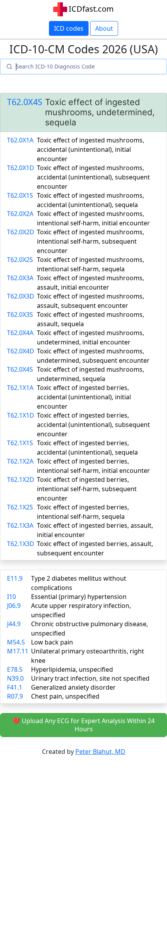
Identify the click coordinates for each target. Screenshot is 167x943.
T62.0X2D (20, 232)
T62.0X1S (20, 195)
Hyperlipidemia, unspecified (72, 669)
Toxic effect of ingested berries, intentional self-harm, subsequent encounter (87, 488)
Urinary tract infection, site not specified (90, 678)
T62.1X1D (20, 415)
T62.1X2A (20, 461)
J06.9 (14, 605)
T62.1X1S (20, 443)
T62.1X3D (20, 543)
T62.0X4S (24, 102)
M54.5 (16, 642)
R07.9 (15, 696)
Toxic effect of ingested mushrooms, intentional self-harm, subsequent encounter (90, 241)
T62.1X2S (20, 507)
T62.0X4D (20, 351)
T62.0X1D (20, 167)
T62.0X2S (20, 259)
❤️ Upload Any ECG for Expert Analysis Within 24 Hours (83, 724)
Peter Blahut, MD (100, 751)
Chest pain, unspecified (65, 696)
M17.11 (17, 651)
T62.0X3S (20, 314)
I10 (11, 596)
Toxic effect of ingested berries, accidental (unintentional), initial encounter (84, 397)
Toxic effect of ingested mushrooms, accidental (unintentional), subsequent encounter (93, 177)
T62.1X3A (20, 525)
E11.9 (15, 578)
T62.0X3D (20, 296)
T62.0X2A (20, 213)
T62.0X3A (20, 278)
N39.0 (15, 678)
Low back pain (52, 642)
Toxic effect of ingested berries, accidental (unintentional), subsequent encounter (93, 424)
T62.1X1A (20, 387)
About (104, 28)
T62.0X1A (20, 140)
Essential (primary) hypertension (79, 596)
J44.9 (14, 624)
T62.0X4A (20, 332)
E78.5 (15, 669)
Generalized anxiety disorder (73, 687)
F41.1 (14, 687)
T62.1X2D (20, 479)
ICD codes (69, 28)
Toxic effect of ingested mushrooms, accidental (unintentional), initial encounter (90, 149)
